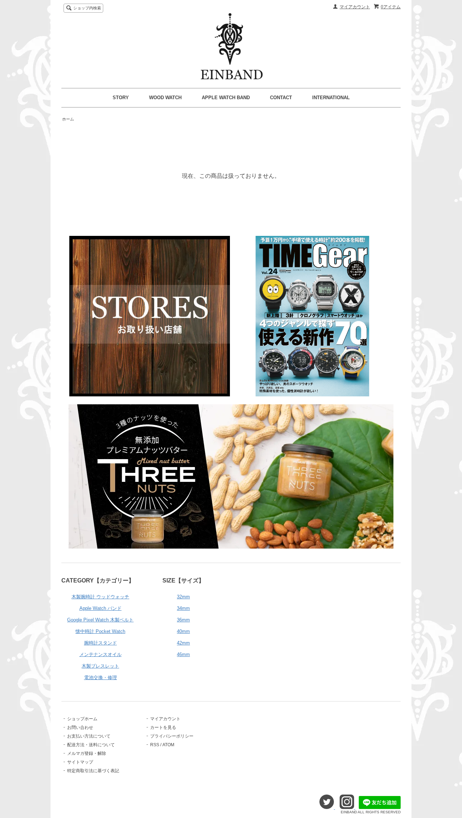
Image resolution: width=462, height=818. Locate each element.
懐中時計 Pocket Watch (100, 631)
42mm (183, 643)
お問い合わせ (80, 727)
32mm (183, 596)
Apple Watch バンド (100, 608)
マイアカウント (355, 6)
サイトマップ (80, 762)
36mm (183, 620)
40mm (183, 631)
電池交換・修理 (100, 677)
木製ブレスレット (100, 666)
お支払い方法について (88, 736)
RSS (154, 744)
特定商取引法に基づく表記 (93, 770)
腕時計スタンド (100, 643)
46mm (183, 654)
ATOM (168, 744)
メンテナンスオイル (100, 654)
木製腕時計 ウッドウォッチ (100, 596)
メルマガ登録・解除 (86, 753)
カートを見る (163, 727)
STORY (121, 97)
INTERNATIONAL (331, 97)
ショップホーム (82, 718)
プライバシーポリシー (171, 736)
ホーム (68, 119)
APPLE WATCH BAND (226, 97)
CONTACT (281, 97)
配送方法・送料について (91, 744)
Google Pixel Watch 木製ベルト (100, 620)
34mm (183, 608)
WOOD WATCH (165, 97)
